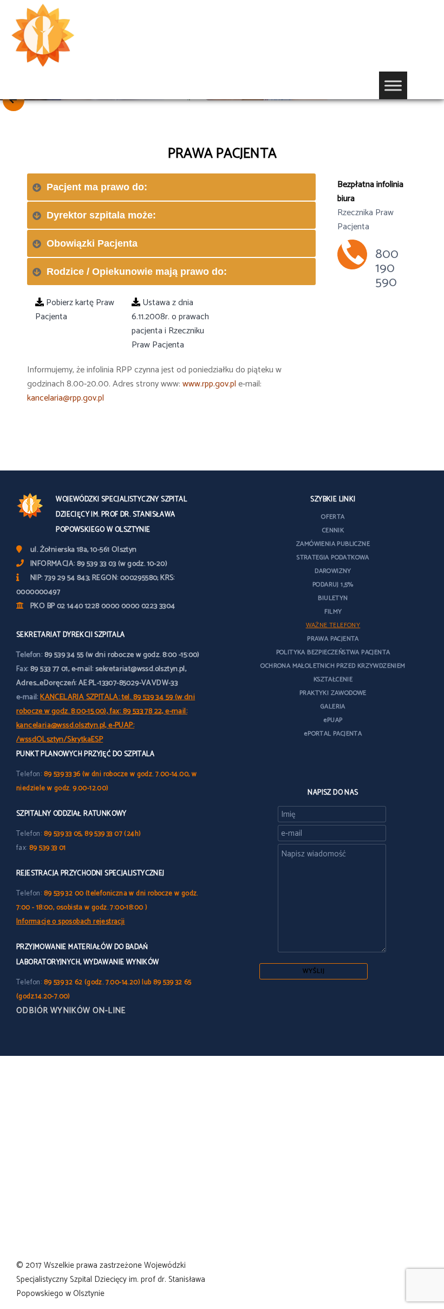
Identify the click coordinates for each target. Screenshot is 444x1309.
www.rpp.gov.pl (209, 384)
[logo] (59, 36)
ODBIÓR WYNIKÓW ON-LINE (71, 1010)
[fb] (306, 764)
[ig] (359, 764)
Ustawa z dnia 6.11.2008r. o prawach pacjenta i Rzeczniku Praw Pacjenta (170, 323)
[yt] (341, 764)
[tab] (171, 187)
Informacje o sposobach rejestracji (70, 921)
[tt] (323, 764)
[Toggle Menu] (393, 85)
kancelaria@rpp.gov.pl (65, 398)
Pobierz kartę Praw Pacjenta (74, 309)
